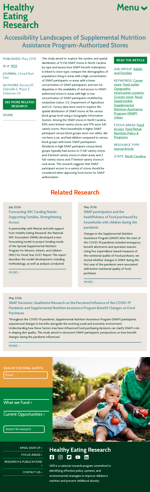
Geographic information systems (129, 91)
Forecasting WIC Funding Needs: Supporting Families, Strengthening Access (35, 217)
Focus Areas (30, 454)
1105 (14, 66)
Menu (129, 7)
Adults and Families (128, 71)
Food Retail (133, 129)
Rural (138, 97)
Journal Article (124, 149)
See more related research (19, 104)
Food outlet (131, 85)
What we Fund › (17, 402)
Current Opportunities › (24, 414)
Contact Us (31, 472)
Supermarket (123, 101)
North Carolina (135, 156)
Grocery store (123, 97)
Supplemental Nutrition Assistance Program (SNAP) (128, 109)
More (13, 272)
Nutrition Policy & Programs (126, 135)
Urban (118, 117)
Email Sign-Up (30, 448)
